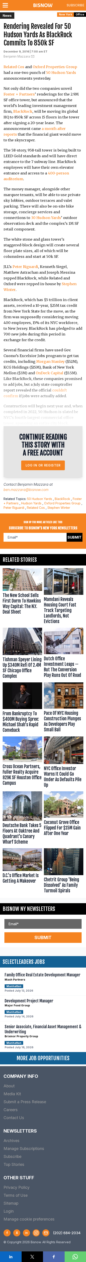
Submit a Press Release (25, 1101)
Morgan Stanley (50, 361)
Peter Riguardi (25, 266)
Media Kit (12, 1094)
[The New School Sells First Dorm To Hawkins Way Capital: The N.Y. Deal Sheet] (22, 597)
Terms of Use (16, 1195)
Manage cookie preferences (29, 1219)
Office (80, 14)
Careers (11, 1109)
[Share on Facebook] (54, 1256)
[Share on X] (32, 1256)
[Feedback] (45, 1232)
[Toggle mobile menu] (6, 5)
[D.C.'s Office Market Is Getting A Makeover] (22, 871)
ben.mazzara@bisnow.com (26, 489)
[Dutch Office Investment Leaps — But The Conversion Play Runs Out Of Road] (63, 654)
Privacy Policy (17, 1187)
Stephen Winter (58, 507)
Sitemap (11, 1203)
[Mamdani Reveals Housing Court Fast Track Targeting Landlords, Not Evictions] (63, 597)
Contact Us (14, 1117)
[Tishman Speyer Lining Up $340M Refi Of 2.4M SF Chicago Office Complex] (22, 654)
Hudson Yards (31, 503)
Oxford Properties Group (55, 67)
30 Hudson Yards (46, 217)
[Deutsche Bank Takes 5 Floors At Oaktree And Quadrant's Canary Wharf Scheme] (22, 818)
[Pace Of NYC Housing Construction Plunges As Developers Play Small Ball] (63, 709)
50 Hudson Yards (61, 72)
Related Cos (14, 67)
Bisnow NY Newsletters (29, 909)
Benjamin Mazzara (17, 56)
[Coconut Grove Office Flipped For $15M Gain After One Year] (63, 818)
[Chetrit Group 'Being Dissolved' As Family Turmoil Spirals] (63, 871)
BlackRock (22, 111)
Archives (11, 1140)
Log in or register (43, 465)
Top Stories (14, 1164)
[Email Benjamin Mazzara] (32, 56)
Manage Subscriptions (24, 1148)
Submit (74, 537)
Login (9, 1211)
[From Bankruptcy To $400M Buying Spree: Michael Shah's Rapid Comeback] (22, 709)
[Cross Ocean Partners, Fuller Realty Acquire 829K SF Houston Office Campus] (22, 763)
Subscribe (75, 5)
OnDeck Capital (49, 373)
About (9, 1086)
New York (65, 14)
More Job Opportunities (43, 1058)
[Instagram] (36, 1232)
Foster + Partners (19, 94)
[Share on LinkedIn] (11, 1256)
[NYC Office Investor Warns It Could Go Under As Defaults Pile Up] (63, 763)
